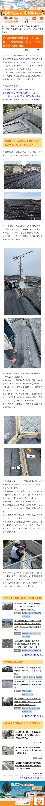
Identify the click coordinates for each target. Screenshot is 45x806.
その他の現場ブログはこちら (31, 778)
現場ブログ (14, 26)
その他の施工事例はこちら (32, 655)
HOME (5, 26)
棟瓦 (22, 62)
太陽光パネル (37, 380)
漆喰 (22, 515)
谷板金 (25, 229)
